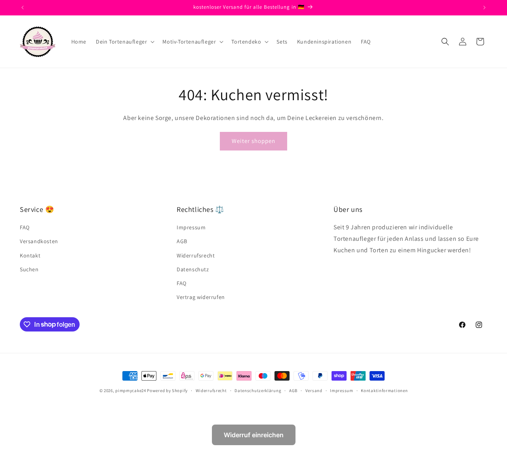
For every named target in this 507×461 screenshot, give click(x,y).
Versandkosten (39, 241)
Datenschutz (193, 269)
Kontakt (30, 255)
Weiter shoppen (253, 141)
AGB (182, 241)
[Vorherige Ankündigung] (22, 7)
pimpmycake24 (130, 390)
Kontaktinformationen (384, 390)
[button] (124, 41)
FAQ (25, 227)
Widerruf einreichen (254, 435)
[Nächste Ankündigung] (484, 7)
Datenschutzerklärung (257, 390)
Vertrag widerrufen (201, 297)
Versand (313, 390)
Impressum (191, 227)
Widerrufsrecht (196, 255)
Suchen (29, 269)
